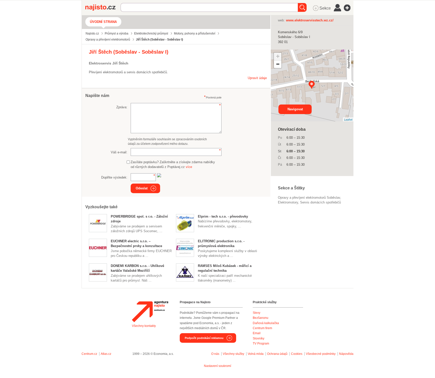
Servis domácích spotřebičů (320, 202)
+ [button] (277, 56)
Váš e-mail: (119, 152)
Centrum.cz (89, 354)
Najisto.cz (103, 7)
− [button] (277, 64)
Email (257, 333)
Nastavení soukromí (217, 366)
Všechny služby (234, 354)
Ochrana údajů (277, 354)
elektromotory (288, 202)
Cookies (296, 354)
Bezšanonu (260, 318)
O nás (215, 354)
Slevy (256, 313)
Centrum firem (262, 328)
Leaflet (348, 119)
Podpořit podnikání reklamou (204, 337)
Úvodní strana (103, 22)
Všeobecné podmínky (321, 354)
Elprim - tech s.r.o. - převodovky (223, 216)
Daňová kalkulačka (266, 323)
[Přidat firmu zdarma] (349, 8)
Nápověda (346, 354)
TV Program (261, 343)
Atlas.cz (106, 354)
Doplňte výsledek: (114, 177)
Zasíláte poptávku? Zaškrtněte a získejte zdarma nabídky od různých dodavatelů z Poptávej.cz (173, 164)
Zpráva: (121, 107)
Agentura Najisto (150, 311)
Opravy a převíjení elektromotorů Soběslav (309, 197)
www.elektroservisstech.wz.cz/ (310, 20)
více (189, 167)
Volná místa (256, 354)
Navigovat (295, 109)
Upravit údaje (257, 78)
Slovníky (258, 338)
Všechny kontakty (144, 326)
